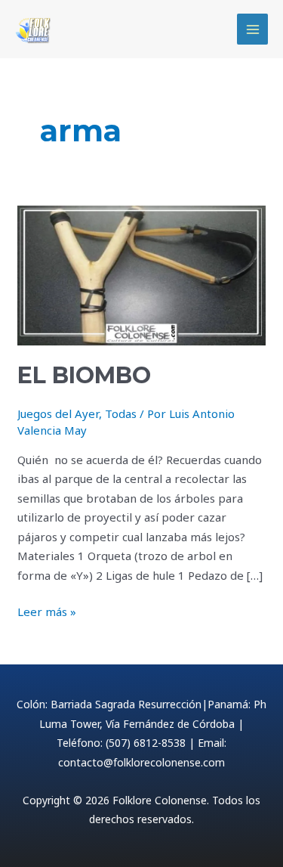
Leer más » (46, 610)
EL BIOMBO (84, 375)
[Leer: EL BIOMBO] (141, 274)
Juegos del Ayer (58, 413)
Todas (121, 413)
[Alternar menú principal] (252, 29)
